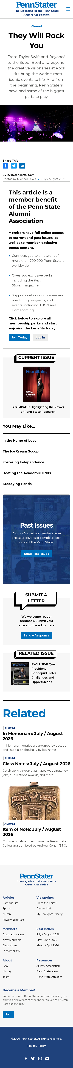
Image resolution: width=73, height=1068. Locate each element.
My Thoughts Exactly (49, 914)
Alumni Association (48, 965)
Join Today (19, 337)
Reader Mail (43, 908)
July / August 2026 (47, 934)
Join (8, 1014)
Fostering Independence (23, 462)
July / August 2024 (53, 179)
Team (6, 976)
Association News (13, 934)
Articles (9, 897)
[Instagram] (40, 1058)
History (7, 971)
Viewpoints (45, 897)
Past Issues (45, 929)
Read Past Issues (36, 553)
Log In (40, 337)
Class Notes (10, 945)
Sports (7, 908)
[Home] (36, 6)
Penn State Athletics (49, 976)
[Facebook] (25, 1058)
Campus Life (10, 903)
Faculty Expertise (13, 919)
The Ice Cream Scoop (20, 451)
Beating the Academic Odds (27, 473)
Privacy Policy (36, 1045)
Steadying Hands (17, 484)
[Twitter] (32, 1058)
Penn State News (47, 971)
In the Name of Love (19, 441)
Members (10, 929)
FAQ (5, 965)
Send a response (36, 635)
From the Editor (46, 903)
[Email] (47, 1058)
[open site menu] (68, 9)
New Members (12, 940)
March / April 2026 (47, 945)
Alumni (36, 26)
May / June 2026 (46, 940)
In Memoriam (11, 951)
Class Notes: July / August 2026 (36, 763)
